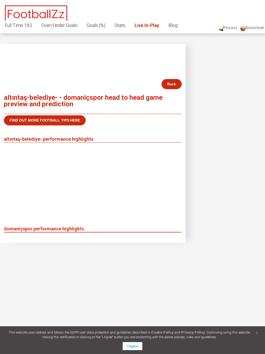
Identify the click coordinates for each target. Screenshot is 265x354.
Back (171, 84)
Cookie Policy (162, 332)
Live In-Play (147, 25)
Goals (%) (96, 25)
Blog (173, 25)
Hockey (231, 27)
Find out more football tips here (45, 120)
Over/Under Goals (59, 25)
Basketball (255, 27)
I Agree (132, 346)
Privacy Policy (193, 332)
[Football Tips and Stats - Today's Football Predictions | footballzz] (36, 12)
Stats (120, 25)
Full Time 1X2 (18, 25)
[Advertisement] (93, 186)
